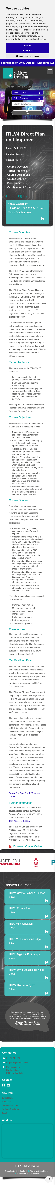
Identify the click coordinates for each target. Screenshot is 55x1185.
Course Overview (17, 166)
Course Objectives (18, 174)
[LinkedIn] (8, 1085)
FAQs (4, 1112)
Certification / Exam (19, 187)
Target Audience (17, 170)
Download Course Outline (27, 846)
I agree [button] (27, 45)
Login (22, 1171)
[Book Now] (43, 218)
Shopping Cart (11, 1171)
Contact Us (35, 1173)
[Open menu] (50, 71)
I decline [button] (27, 51)
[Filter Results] (27, 112)
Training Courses (10, 1105)
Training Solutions (10, 1109)
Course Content (16, 179)
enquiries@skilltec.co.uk (20, 820)
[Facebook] (3, 1085)
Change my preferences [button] (27, 56)
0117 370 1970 (13, 1058)
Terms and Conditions (39, 1171)
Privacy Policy (22, 1173)
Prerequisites (15, 183)
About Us (6, 1101)
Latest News (7, 1097)
